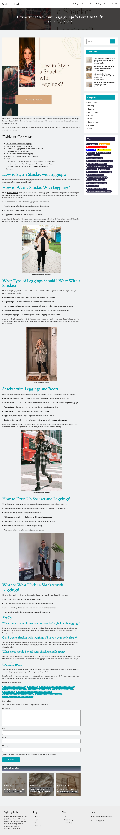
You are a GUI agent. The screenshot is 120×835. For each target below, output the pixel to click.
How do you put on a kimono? (97, 163)
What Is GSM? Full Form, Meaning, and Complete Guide (104, 83)
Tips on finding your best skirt (97, 189)
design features (94, 155)
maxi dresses (105, 169)
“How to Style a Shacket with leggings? (15, 686)
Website (5, 746)
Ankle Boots (93, 144)
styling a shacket (12, 193)
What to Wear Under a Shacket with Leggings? (22, 156)
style (102, 180)
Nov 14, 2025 (37, 785)
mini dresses (93, 172)
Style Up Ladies (12, 4)
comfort (92, 150)
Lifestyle (91, 125)
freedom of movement (95, 158)
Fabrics (90, 115)
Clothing (91, 106)
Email (4, 737)
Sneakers (92, 180)
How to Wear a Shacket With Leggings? (19, 146)
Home (90, 119)
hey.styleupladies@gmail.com (103, 817)
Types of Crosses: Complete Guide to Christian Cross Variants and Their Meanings (14, 791)
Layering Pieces (16, 683)
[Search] (112, 41)
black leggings (33, 686)
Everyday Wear (93, 112)
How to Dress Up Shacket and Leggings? (20, 154)
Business (38, 826)
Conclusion (10, 169)
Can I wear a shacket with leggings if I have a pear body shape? (31, 164)
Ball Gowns (105, 144)
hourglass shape (107, 161)
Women (37, 817)
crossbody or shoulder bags (25, 424)
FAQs (8, 159)
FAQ (65, 817)
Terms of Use (68, 823)
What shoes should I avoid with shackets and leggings (19, 694)
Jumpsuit (92, 169)
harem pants (93, 161)
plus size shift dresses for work (98, 177)
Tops (90, 128)
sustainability (93, 186)
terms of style (43, 394)
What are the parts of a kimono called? (100, 191)
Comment (6, 708)
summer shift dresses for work (97, 183)
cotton (91, 152)
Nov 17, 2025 (10, 785)
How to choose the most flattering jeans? (100, 166)
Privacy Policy (68, 820)
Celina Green (54, 22)
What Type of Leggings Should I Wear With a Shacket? (24, 149)
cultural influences (104, 152)
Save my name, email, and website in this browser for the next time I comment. (30, 754)
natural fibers (106, 172)
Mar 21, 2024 (67, 22)
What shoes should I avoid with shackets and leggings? (29, 166)
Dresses (91, 109)
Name (4, 729)
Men (36, 820)
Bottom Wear (93, 102)
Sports (37, 823)
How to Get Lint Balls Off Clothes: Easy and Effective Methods (40, 791)
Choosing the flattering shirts (97, 147)
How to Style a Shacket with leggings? (19, 144)
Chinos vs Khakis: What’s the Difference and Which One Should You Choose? (67, 791)
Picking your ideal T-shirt (96, 175)
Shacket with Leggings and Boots (17, 151)
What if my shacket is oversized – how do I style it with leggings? (32, 161)
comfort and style (105, 150)
